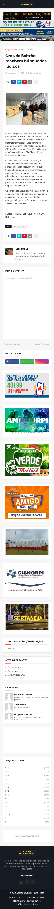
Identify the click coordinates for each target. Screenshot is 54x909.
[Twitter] (19, 82)
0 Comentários (34, 73)
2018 (27, 791)
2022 (27, 806)
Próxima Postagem (42, 344)
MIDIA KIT (41, 897)
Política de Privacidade (27, 904)
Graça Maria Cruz (23, 714)
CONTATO (30, 897)
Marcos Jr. (22, 249)
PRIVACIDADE (19, 901)
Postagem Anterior (12, 344)
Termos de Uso (34, 901)
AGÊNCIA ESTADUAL (13, 667)
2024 (27, 814)
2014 (27, 775)
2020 (27, 799)
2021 (27, 802)
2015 (27, 779)
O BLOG (20, 897)
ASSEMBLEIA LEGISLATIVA (15, 675)
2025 (27, 818)
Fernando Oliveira (23, 694)
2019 (27, 795)
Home (12, 897)
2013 (27, 771)
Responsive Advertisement (27, 836)
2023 (27, 810)
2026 (27, 822)
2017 (27, 787)
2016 (27, 783)
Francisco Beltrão (25, 50)
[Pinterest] (24, 82)
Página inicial (11, 50)
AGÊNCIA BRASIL (12, 671)
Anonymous (20, 704)
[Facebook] (13, 82)
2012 (27, 768)
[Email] (30, 82)
